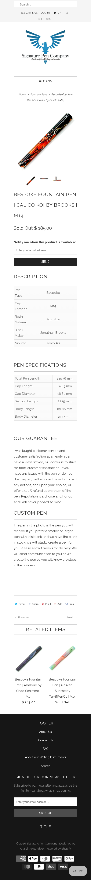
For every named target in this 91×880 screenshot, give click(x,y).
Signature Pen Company (42, 843)
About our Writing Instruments (45, 757)
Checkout (45, 19)
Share (35, 604)
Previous (23, 617)
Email (72, 604)
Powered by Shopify (58, 848)
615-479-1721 (29, 12)
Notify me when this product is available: (45, 242)
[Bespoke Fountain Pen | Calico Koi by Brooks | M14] (45, 141)
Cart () (63, 12)
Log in (45, 12)
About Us (45, 732)
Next (70, 617)
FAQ (45, 748)
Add (60, 604)
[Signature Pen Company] (45, 51)
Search (45, 766)
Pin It (48, 604)
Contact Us (45, 740)
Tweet (21, 604)
